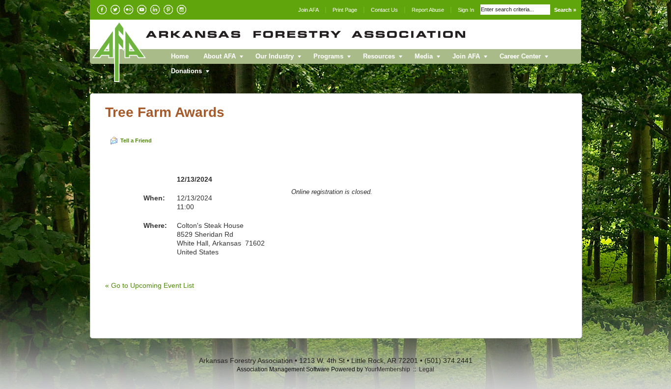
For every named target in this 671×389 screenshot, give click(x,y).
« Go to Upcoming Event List (149, 285)
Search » (565, 10)
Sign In (466, 10)
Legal (426, 369)
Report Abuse (428, 10)
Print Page (345, 10)
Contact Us (384, 10)
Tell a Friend (136, 140)
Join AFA (308, 10)
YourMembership (387, 369)
